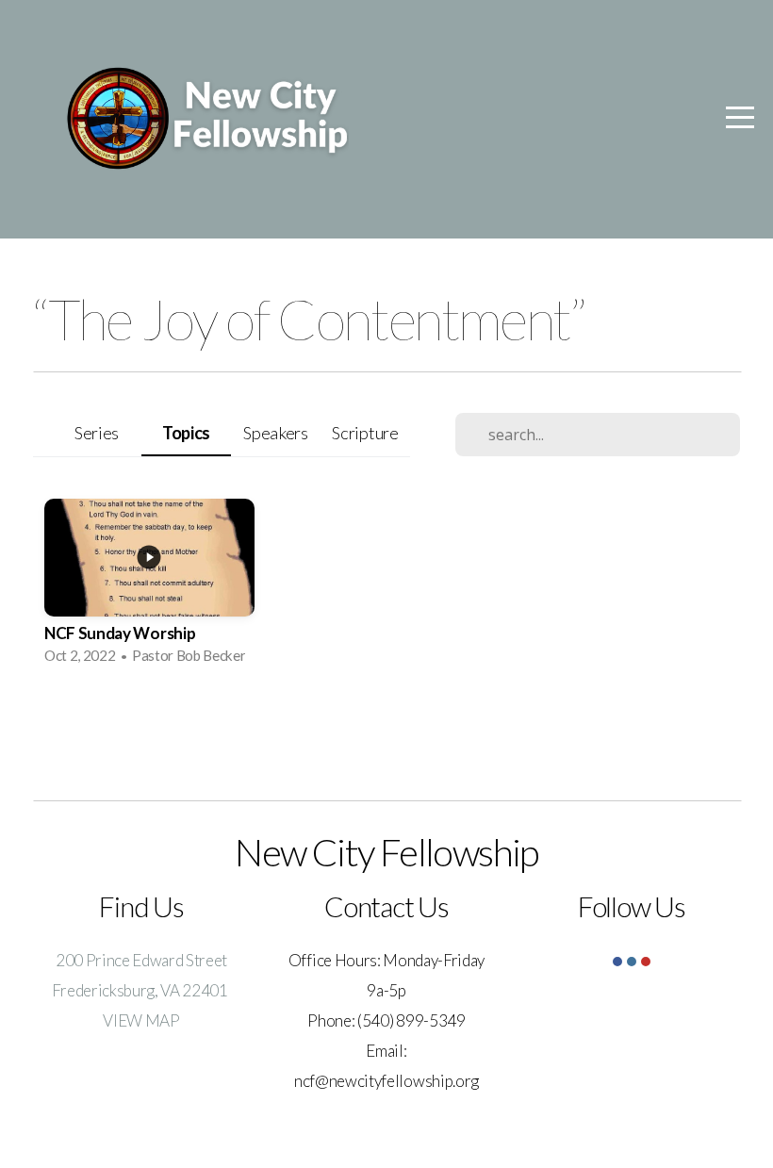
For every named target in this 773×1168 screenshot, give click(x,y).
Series (96, 432)
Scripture (365, 432)
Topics (186, 432)
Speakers (275, 432)
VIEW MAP (141, 1020)
